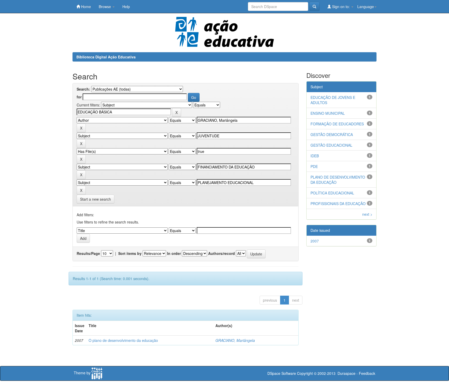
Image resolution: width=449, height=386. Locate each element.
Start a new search (95, 199)
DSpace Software (281, 373)
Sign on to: (341, 6)
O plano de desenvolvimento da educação (123, 340)
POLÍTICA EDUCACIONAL (332, 192)
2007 (315, 240)
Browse (105, 6)
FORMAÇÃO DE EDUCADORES (337, 123)
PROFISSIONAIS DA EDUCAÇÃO (338, 203)
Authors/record (221, 253)
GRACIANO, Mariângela (235, 340)
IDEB (315, 155)
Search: (83, 89)
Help (126, 6)
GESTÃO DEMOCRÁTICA (332, 134)
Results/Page (88, 253)
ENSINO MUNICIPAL (328, 113)
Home (85, 6)
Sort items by (130, 253)
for (79, 96)
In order (174, 253)
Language (365, 6)
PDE (314, 166)
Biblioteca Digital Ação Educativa (106, 56)
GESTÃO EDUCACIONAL (331, 145)
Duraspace (346, 373)
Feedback (367, 373)
